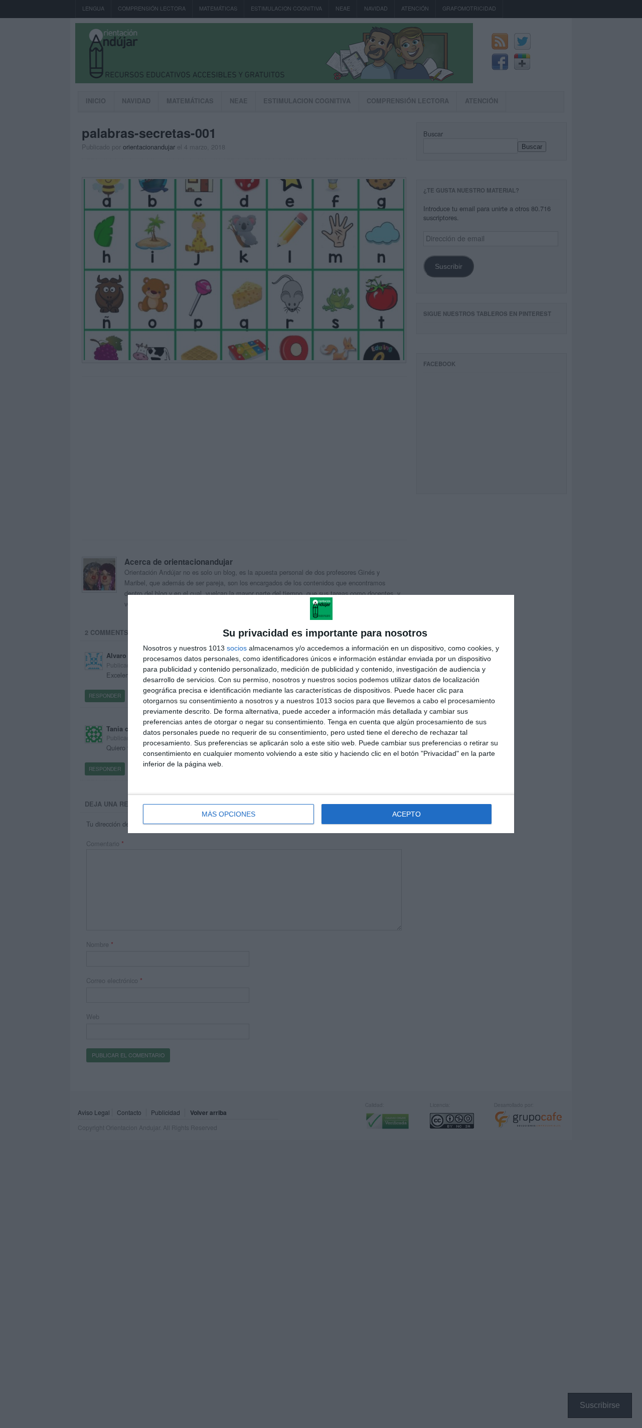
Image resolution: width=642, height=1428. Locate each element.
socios (237, 648)
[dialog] (321, 714)
